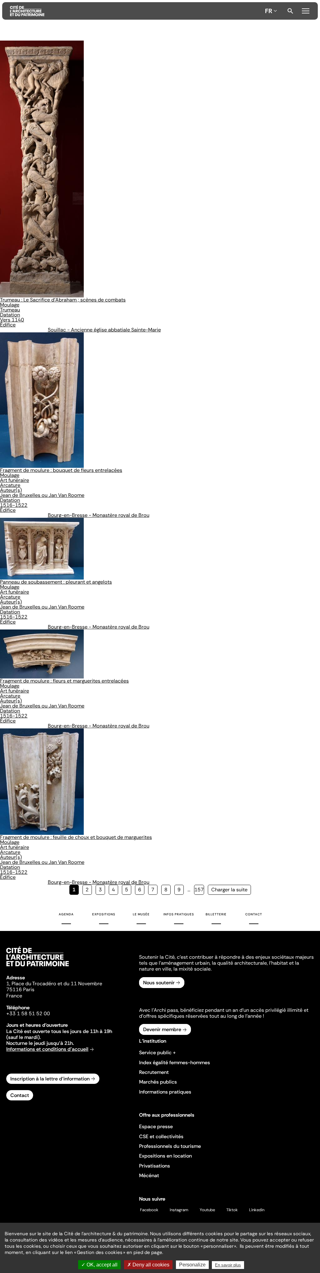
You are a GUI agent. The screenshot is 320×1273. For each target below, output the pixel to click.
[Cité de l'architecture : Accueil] (37, 967)
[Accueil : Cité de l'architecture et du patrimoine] (136, 11)
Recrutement (154, 1072)
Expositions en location (165, 1156)
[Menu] (305, 10)
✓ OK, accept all (99, 1264)
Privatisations (154, 1166)
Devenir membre (162, 1029)
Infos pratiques (178, 914)
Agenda (66, 914)
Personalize (192, 1264)
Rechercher (290, 11)
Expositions (103, 914)
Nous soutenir (159, 982)
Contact (253, 914)
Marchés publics (158, 1082)
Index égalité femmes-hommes (174, 1062)
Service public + (157, 1052)
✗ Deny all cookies (148, 1264)
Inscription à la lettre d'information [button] (50, 1078)
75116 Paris (20, 989)
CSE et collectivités (161, 1136)
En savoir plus (228, 1265)
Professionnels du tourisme (170, 1146)
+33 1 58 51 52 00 (28, 1013)
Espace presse (156, 1126)
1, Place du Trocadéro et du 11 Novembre (54, 983)
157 (199, 889)
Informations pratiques (165, 1092)
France (14, 995)
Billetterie (216, 914)
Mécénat (149, 1175)
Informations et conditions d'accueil (47, 1049)
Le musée (141, 914)
